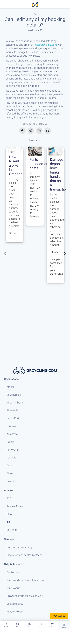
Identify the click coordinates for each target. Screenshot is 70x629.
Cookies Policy (15, 603)
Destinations (11, 379)
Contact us (13, 572)
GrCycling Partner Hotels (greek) (25, 595)
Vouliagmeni (14, 394)
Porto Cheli (13, 449)
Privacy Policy (15, 611)
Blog (9, 514)
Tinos (10, 473)
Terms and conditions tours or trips (27, 580)
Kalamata (12, 434)
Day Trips (12, 529)
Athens (10, 386)
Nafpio (10, 441)
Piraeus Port (14, 410)
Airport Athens (15, 402)
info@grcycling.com (45, 44)
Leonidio (11, 457)
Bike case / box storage (20, 547)
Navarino (12, 481)
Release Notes (15, 506)
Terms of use (14, 588)
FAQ (9, 498)
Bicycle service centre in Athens (24, 555)
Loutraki (11, 426)
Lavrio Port (13, 418)
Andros (11, 465)
